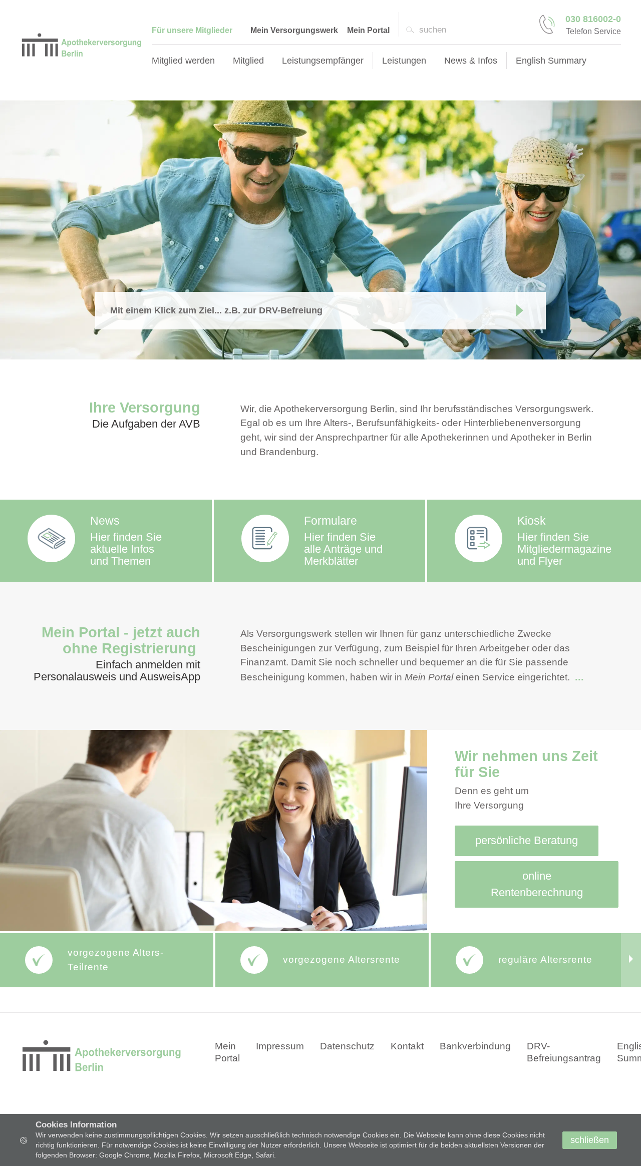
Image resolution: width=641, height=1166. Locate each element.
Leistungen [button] (404, 61)
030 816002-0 (593, 19)
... (579, 676)
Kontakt (407, 1046)
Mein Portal (368, 30)
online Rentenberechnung (537, 884)
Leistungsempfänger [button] (323, 61)
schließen (589, 1140)
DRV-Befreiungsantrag (564, 1052)
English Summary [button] (551, 61)
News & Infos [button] (470, 61)
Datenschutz (347, 1046)
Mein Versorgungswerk (294, 30)
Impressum (280, 1046)
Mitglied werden (183, 61)
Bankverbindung (475, 1046)
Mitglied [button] (248, 61)
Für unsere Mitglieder (192, 30)
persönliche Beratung (526, 840)
